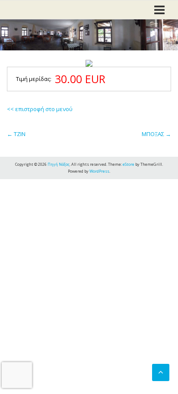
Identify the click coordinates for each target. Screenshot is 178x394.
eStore (128, 164)
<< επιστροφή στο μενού (40, 109)
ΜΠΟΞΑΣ (156, 134)
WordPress (99, 171)
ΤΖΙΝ (16, 134)
